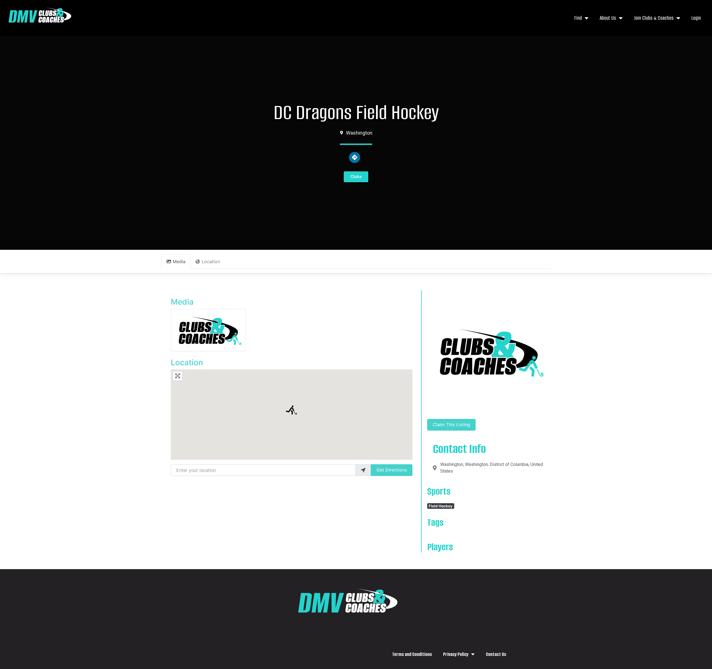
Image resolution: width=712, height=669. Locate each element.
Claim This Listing (451, 424)
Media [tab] (179, 261)
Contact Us (496, 654)
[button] (291, 410)
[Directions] (354, 157)
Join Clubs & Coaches (654, 18)
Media (182, 302)
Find (578, 18)
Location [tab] (211, 261)
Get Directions (392, 470)
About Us (608, 18)
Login (696, 18)
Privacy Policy (455, 654)
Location (187, 362)
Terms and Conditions (412, 654)
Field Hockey (441, 506)
